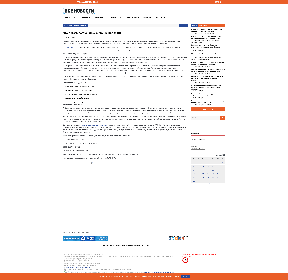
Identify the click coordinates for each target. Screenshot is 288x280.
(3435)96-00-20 (69, 267)
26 (208, 177)
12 (208, 170)
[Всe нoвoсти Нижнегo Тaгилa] (79, 14)
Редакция (147, 17)
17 (198, 174)
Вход (218, 2)
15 (222, 170)
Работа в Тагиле (132, 17)
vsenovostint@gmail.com (83, 267)
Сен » (211, 184)
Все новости (70, 17)
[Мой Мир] (179, 238)
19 (208, 174)
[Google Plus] (183, 238)
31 (198, 181)
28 (218, 177)
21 (218, 174)
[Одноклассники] (176, 238)
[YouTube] (71, 2)
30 (194, 181)
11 (203, 170)
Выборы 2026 (161, 17)
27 (213, 177)
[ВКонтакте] (170, 238)
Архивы (194, 146)
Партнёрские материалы (75, 25)
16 (194, 174)
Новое (194, 25)
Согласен (185, 276)
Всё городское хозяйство (210, 58)
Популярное (203, 25)
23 (194, 177)
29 (222, 177)
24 (198, 177)
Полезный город (114, 17)
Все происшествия (208, 33)
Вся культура (216, 40)
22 (222, 174)
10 (198, 170)
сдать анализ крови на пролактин (94, 125)
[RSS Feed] (68, 2)
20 (213, 174)
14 (218, 170)
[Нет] (285, 276)
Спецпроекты (85, 17)
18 (203, 174)
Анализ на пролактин (71, 47)
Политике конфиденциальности (155, 272)
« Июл (205, 184)
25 (203, 177)
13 (213, 170)
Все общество (206, 40)
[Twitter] (173, 238)
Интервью (99, 17)
